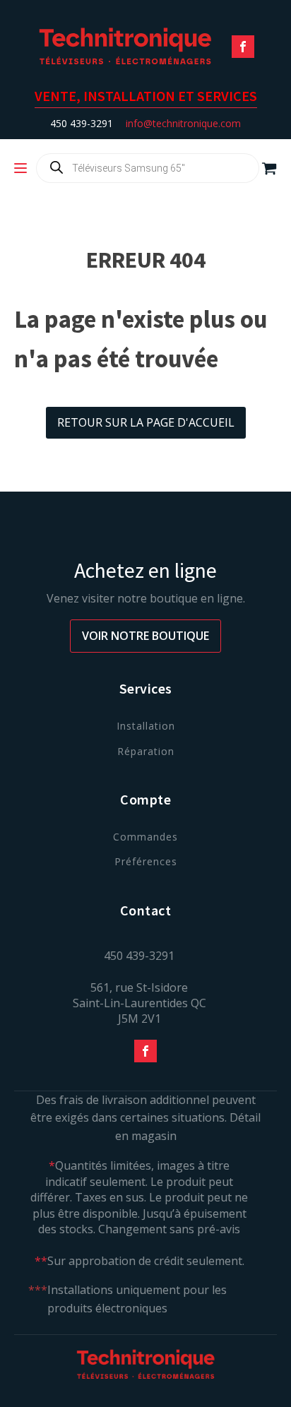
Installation (146, 725)
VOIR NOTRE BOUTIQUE (145, 635)
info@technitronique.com (183, 123)
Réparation (145, 751)
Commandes (145, 836)
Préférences (145, 861)
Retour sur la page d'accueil (145, 422)
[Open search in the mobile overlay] (147, 168)
